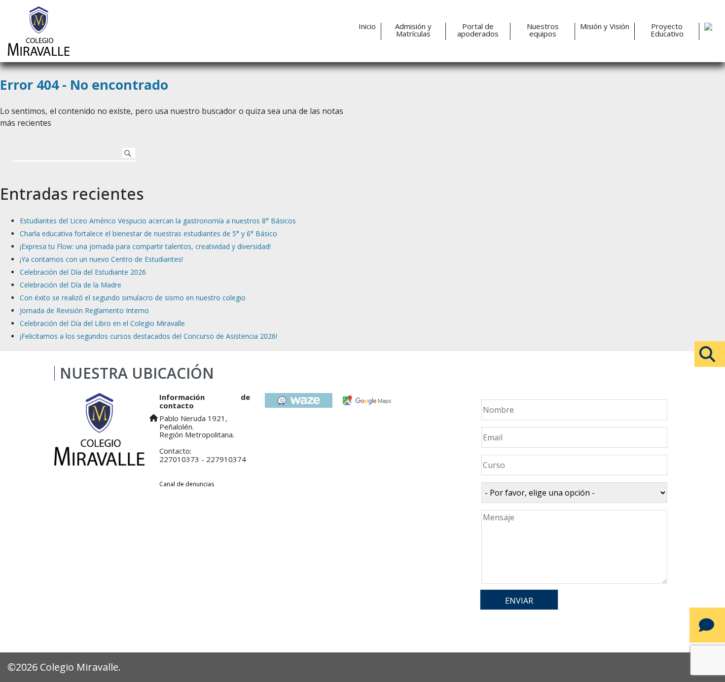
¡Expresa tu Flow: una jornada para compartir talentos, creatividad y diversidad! (145, 246)
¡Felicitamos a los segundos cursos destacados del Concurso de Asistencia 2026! (148, 336)
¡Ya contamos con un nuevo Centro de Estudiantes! (101, 259)
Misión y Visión (604, 26)
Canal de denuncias (186, 484)
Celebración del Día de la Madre (70, 284)
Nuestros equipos (543, 30)
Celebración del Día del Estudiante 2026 (83, 272)
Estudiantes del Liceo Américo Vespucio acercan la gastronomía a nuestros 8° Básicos (158, 220)
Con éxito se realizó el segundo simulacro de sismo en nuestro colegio (133, 297)
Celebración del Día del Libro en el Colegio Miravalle (102, 323)
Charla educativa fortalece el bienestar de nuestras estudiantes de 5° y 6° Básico (148, 233)
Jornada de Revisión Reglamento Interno (84, 310)
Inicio (367, 26)
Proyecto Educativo (667, 30)
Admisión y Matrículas (413, 30)
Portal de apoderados (478, 30)
